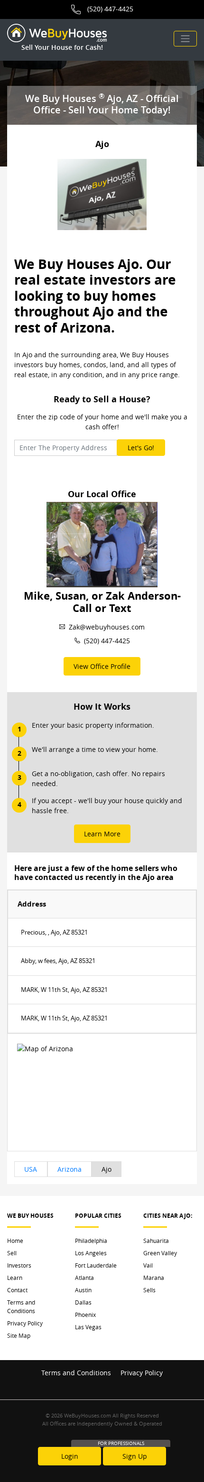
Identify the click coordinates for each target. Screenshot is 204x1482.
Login (69, 1456)
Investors (19, 1265)
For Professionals (121, 1443)
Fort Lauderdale (96, 1265)
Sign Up (134, 1456)
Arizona (69, 1169)
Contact (17, 1290)
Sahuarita (156, 1240)
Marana (153, 1277)
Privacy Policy (25, 1323)
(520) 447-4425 (110, 8)
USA (30, 1169)
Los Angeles (91, 1253)
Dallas (83, 1302)
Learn (14, 1277)
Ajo (106, 1169)
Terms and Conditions (21, 1306)
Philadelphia (91, 1240)
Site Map (18, 1335)
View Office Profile (102, 666)
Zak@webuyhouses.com (107, 626)
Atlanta (84, 1277)
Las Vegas (88, 1327)
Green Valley (160, 1253)
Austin (83, 1290)
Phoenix (85, 1314)
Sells (149, 1290)
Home (15, 1240)
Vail (148, 1265)
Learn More (102, 833)
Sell (12, 1253)
